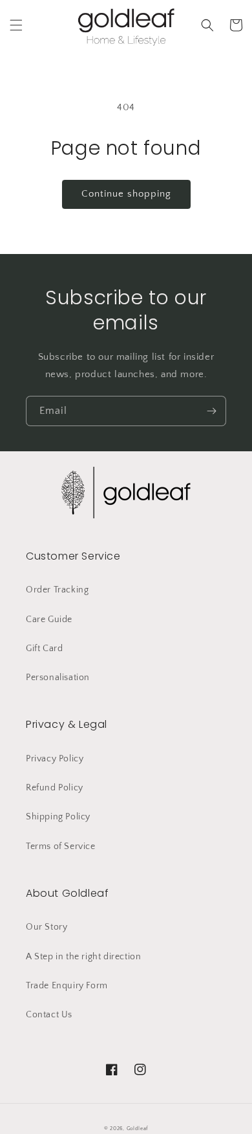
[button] (16, 25)
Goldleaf (138, 1128)
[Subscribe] (211, 411)
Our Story (46, 927)
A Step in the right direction (83, 957)
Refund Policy (54, 788)
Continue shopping (126, 193)
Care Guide (49, 619)
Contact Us (49, 1015)
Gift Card (44, 648)
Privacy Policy (54, 759)
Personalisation (58, 677)
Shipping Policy (58, 817)
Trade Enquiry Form (67, 986)
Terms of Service (61, 846)
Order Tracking (57, 590)
